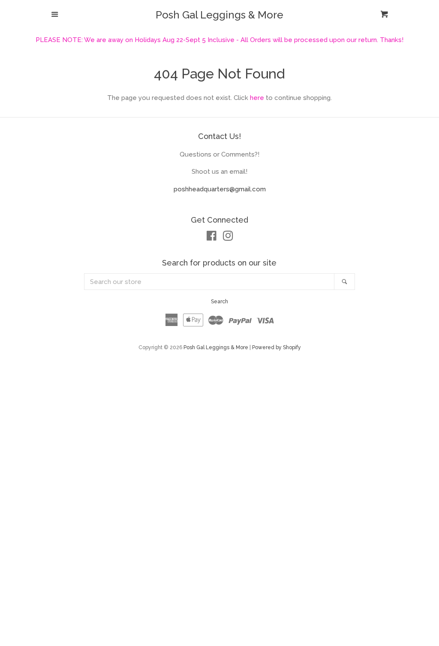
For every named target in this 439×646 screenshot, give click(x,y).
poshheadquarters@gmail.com (220, 189)
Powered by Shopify (276, 347)
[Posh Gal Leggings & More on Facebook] (211, 237)
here (257, 98)
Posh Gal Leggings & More (219, 15)
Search (219, 302)
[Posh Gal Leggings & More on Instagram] (228, 237)
